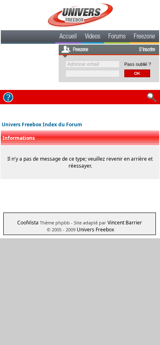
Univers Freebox (95, 229)
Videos (92, 37)
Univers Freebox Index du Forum (42, 124)
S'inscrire (147, 49)
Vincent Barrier (124, 222)
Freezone (144, 37)
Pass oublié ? (137, 64)
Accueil (68, 37)
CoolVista (28, 222)
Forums (117, 37)
